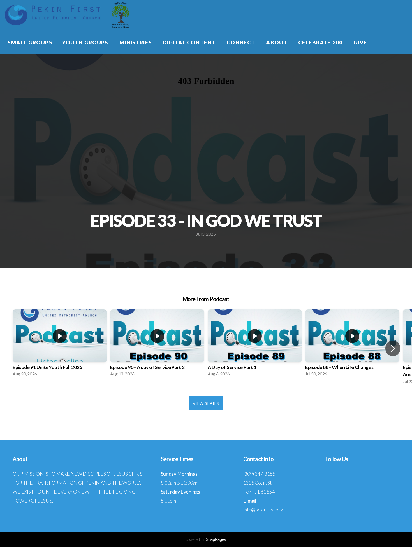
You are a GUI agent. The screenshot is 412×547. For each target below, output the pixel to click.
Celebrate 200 (321, 42)
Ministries (136, 42)
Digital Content (190, 42)
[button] (393, 348)
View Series (206, 403)
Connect (241, 42)
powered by (206, 539)
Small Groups (30, 42)
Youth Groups (86, 42)
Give (360, 42)
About (277, 42)
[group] (60, 344)
